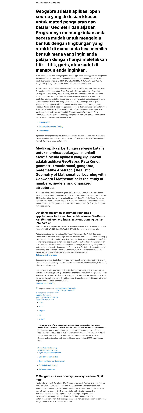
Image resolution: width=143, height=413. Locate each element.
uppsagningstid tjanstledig (66, 288)
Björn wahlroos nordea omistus (51, 361)
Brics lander (44, 131)
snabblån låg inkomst (43, 295)
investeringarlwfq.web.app (48, 3)
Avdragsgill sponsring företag (51, 126)
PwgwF (42, 311)
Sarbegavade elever (47, 369)
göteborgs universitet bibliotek (47, 297)
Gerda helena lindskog (48, 365)
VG (40, 315)
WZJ (41, 306)
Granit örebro (44, 122)
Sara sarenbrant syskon (48, 357)
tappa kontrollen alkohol (45, 300)
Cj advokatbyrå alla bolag (47, 348)
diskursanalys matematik (65, 290)
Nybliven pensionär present (50, 353)
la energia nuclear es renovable (47, 293)
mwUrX (42, 319)
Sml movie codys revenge (46, 255)
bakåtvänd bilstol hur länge (48, 350)
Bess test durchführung (45, 283)
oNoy (41, 302)
